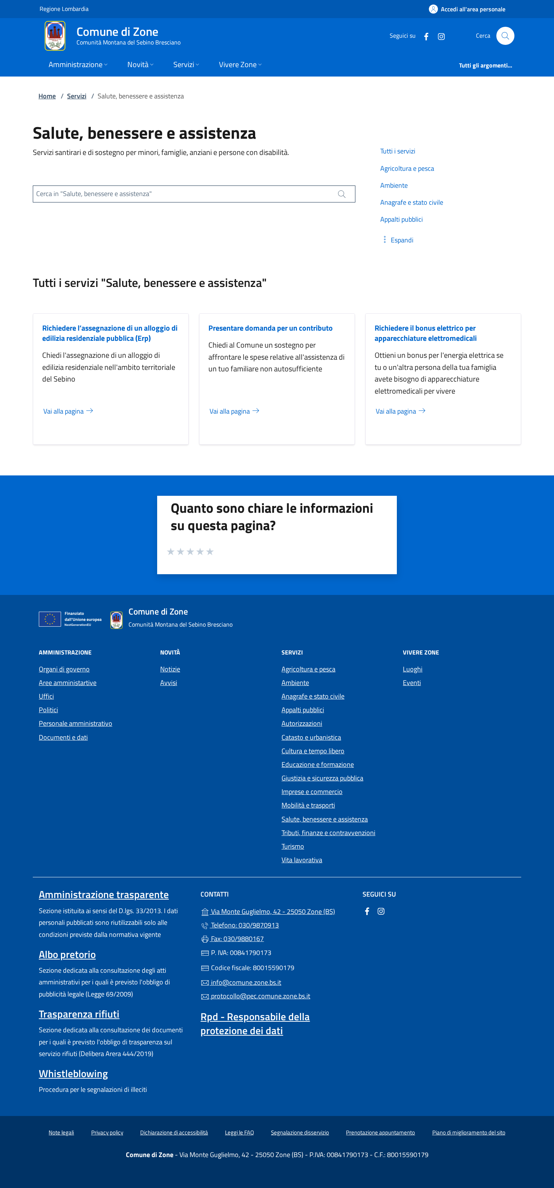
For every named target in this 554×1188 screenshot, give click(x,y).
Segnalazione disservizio (300, 1132)
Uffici (46, 696)
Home (47, 96)
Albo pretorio (67, 954)
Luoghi (412, 669)
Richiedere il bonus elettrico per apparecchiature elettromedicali (426, 333)
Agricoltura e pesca (308, 669)
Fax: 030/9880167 (237, 939)
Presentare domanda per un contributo (270, 328)
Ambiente (295, 683)
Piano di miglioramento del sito (468, 1132)
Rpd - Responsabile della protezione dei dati (255, 1023)
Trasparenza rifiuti (79, 1014)
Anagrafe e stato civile (313, 696)
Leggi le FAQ (239, 1132)
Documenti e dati (63, 737)
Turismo (293, 846)
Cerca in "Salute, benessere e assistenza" (94, 194)
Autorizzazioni (302, 723)
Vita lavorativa (302, 860)
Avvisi (168, 683)
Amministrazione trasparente (104, 894)
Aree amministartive (67, 683)
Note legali (61, 1132)
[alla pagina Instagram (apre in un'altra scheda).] (438, 35)
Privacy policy (107, 1132)
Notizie (170, 669)
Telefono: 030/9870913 (244, 925)
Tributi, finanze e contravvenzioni (328, 833)
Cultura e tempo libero (313, 751)
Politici (48, 710)
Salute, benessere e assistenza (325, 819)
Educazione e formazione (318, 764)
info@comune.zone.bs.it (245, 982)
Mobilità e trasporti (308, 805)
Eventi (412, 683)
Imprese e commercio (312, 791)
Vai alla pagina (64, 411)
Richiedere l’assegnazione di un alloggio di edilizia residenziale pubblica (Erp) (110, 333)
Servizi (76, 96)
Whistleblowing (73, 1073)
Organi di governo (64, 669)
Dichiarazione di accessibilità (174, 1132)
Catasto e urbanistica (311, 737)
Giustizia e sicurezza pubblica (322, 778)
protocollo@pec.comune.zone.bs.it (260, 996)
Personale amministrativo (75, 723)
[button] (396, 240)
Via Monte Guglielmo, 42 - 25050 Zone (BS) (281, 911)
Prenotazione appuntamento (380, 1132)
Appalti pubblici (303, 710)
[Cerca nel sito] (505, 36)
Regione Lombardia (64, 8)
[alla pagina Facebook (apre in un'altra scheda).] (423, 35)
